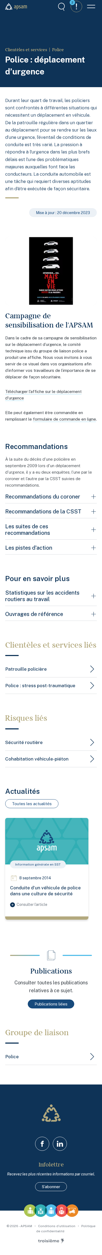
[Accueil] (16, 6)
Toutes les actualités (32, 803)
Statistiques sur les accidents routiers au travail (42, 595)
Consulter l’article (32, 904)
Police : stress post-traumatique (40, 685)
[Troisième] (51, 1241)
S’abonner (51, 1186)
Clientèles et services (26, 49)
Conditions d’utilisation (57, 1226)
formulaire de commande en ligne (64, 419)
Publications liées (51, 1004)
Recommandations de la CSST (43, 511)
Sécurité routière (24, 742)
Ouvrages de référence (34, 614)
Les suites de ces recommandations (27, 529)
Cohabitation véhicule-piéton (37, 759)
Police (58, 49)
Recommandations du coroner (42, 496)
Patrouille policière (26, 669)
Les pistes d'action (28, 548)
